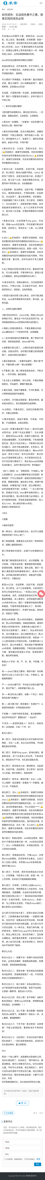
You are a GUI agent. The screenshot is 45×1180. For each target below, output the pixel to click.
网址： (7, 1154)
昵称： (8, 1142)
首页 (3, 9)
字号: (4, 29)
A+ (14, 29)
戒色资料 (23, 24)
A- (9, 29)
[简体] (33, 24)
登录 (38, 1159)
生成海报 (9, 1113)
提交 (37, 1164)
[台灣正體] (13, 27)
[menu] (41, 3)
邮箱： (8, 1148)
